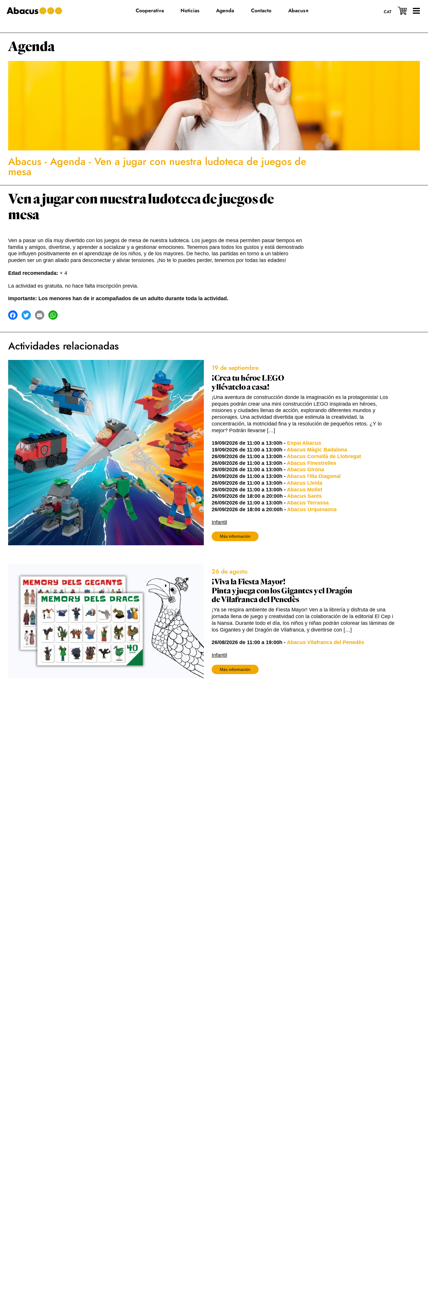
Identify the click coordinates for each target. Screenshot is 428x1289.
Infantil (219, 522)
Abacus (24, 161)
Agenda (31, 47)
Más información (235, 536)
